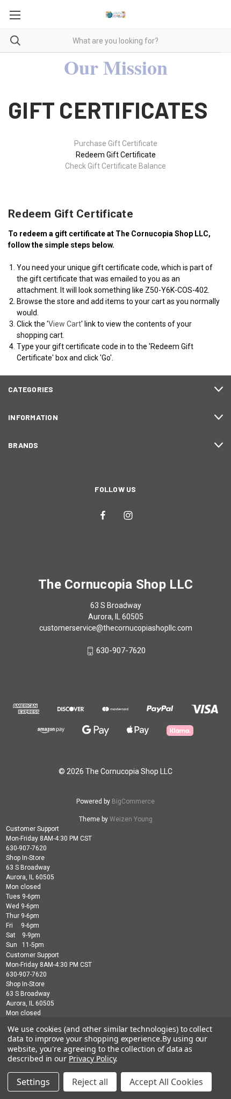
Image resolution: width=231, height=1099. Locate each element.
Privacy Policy (92, 1058)
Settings (33, 1082)
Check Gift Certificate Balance (115, 166)
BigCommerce (133, 801)
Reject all (90, 1082)
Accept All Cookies (166, 1082)
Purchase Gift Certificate (115, 143)
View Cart (64, 324)
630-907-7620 (121, 651)
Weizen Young (131, 819)
